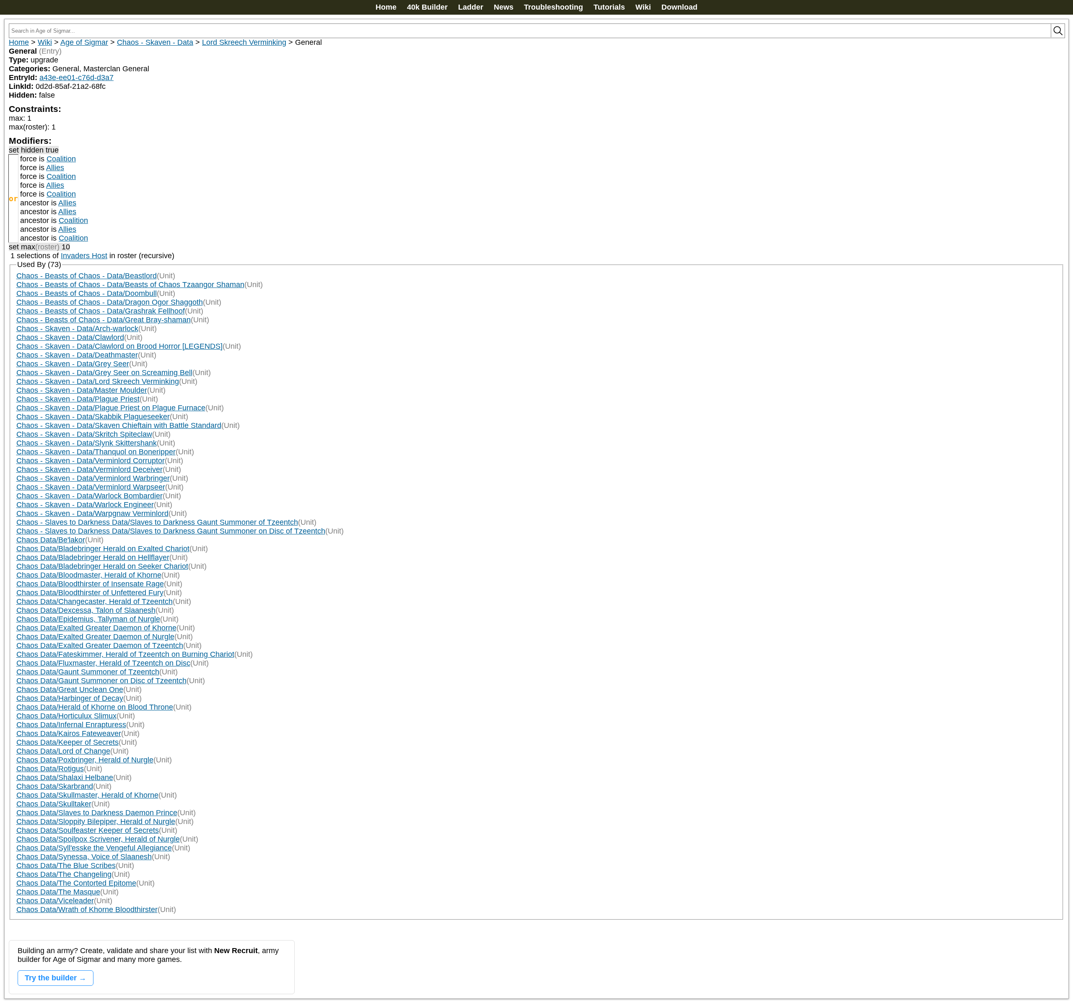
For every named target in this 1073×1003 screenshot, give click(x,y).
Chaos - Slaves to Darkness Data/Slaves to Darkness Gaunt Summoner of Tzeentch (157, 522)
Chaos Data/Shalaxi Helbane (64, 777)
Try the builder (51, 978)
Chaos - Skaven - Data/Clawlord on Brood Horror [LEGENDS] (119, 346)
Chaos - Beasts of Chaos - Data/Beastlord (86, 276)
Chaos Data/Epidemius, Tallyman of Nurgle (88, 619)
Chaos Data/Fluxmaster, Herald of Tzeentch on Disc (103, 663)
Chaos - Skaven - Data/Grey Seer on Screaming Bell (104, 372)
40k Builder (427, 7)
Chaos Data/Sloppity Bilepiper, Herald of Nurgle (95, 821)
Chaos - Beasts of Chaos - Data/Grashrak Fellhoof (100, 311)
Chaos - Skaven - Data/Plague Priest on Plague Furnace (110, 408)
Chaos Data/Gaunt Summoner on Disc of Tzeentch (101, 680)
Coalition (61, 159)
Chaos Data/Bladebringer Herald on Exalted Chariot (102, 548)
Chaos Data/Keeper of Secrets (67, 742)
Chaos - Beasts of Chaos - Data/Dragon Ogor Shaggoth (109, 302)
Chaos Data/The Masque (58, 892)
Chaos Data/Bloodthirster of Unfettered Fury (89, 592)
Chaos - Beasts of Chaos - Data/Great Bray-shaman (103, 320)
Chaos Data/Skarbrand (54, 786)
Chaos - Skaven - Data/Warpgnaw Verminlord (92, 513)
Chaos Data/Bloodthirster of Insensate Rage (90, 584)
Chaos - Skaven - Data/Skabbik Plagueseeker (93, 416)
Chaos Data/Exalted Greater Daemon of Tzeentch (99, 645)
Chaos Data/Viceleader (55, 901)
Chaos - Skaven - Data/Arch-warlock (77, 328)
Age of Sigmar (84, 42)
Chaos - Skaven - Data (155, 42)
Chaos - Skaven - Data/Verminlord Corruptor (90, 460)
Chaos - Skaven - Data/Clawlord (70, 337)
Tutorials (609, 7)
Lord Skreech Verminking (244, 42)
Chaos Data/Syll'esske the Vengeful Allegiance (94, 848)
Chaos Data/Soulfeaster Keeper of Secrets (87, 830)
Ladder (470, 7)
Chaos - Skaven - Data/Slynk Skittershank (86, 443)
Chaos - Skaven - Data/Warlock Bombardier (89, 496)
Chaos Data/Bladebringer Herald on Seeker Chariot (102, 566)
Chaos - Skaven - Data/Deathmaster (77, 355)
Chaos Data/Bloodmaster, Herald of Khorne (88, 575)
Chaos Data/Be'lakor (50, 540)
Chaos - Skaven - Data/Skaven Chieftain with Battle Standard (118, 425)
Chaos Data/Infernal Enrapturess (71, 725)
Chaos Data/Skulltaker (53, 804)
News (503, 7)
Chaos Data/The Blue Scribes (66, 865)
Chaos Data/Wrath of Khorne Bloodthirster (87, 909)
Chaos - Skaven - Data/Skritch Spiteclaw (84, 434)
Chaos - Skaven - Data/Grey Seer (72, 364)
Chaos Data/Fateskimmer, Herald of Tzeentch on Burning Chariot (125, 654)
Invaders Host (84, 255)
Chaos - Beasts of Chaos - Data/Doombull (86, 293)
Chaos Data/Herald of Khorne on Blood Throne (94, 707)
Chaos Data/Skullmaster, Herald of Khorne (87, 795)
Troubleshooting (553, 7)
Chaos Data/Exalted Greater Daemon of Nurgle (95, 636)
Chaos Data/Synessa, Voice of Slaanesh (84, 857)
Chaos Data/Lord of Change (63, 751)
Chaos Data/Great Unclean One (69, 689)
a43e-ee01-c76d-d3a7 (76, 77)
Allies (55, 167)
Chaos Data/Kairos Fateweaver (68, 733)
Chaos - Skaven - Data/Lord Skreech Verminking (97, 381)
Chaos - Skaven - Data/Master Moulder (81, 390)
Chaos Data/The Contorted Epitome (76, 883)
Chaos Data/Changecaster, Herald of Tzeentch (94, 601)
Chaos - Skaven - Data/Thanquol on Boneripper (96, 452)
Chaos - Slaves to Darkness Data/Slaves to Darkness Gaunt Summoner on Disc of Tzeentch (170, 531)
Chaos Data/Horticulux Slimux (66, 716)
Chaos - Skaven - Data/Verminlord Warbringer (93, 478)
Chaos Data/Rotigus (50, 769)
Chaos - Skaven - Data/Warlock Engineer (85, 504)
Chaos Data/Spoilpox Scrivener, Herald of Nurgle (98, 839)
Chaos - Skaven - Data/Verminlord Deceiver (89, 469)
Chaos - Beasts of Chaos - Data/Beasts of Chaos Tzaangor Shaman (130, 284)
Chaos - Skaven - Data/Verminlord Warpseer (90, 487)
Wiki (643, 7)
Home (386, 7)
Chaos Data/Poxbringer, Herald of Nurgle (84, 760)
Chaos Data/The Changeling (63, 874)
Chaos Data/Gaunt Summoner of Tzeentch (87, 672)
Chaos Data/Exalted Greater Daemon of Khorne (96, 628)
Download (679, 7)
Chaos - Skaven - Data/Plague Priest (78, 399)
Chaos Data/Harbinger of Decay (69, 698)
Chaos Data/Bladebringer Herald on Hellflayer (92, 557)
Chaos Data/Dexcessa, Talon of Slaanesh (86, 610)
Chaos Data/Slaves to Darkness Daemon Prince (96, 813)
